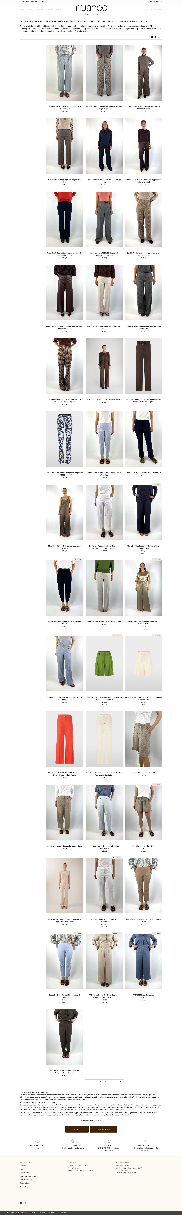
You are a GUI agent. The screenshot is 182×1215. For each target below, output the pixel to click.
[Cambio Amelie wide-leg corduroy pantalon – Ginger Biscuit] (143, 219)
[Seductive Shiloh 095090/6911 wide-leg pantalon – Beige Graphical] (104, 73)
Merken (37, 1213)
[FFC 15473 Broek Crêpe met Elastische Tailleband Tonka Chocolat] (64, 1037)
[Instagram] (25, 1203)
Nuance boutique (15, 1213)
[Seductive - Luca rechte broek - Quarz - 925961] (104, 588)
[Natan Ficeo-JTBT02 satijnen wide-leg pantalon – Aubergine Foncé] (143, 146)
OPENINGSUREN (77, 1129)
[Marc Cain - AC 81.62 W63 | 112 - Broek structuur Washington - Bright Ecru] (104, 739)
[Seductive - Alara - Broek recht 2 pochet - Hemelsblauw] (104, 812)
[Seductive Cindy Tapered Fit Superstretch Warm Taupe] (143, 886)
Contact (55, 1213)
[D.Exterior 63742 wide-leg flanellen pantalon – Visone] (64, 146)
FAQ (21, 1169)
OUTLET (63, 1213)
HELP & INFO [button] (25, 1162)
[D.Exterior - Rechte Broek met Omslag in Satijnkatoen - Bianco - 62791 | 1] (104, 512)
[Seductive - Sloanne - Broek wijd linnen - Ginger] (64, 812)
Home (30, 1213)
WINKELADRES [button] (73, 1162)
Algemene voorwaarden (28, 1176)
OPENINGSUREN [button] (122, 1162)
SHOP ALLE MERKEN (103, 1129)
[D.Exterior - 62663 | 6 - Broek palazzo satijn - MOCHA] (64, 512)
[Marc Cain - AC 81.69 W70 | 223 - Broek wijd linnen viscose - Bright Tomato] (64, 739)
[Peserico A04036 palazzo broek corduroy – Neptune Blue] (64, 73)
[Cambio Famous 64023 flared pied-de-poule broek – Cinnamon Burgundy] (64, 366)
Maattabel (23, 1166)
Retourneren (24, 1173)
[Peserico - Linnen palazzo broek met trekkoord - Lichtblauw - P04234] (64, 663)
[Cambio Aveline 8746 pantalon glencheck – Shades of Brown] (143, 73)
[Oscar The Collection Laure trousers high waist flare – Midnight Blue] (64, 219)
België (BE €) (155, 1)
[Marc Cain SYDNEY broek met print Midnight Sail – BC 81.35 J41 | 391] (64, 439)
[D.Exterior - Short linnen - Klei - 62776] (143, 739)
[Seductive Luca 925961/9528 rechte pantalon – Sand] (104, 292)
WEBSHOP (46, 1213)
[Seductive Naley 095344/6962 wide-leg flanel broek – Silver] (143, 292)
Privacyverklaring (26, 1179)
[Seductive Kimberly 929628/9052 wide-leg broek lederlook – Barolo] (64, 292)
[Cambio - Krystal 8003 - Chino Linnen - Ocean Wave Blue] (104, 439)
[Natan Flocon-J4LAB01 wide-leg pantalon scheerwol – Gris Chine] (104, 219)
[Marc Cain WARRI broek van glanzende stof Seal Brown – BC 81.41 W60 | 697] (143, 366)
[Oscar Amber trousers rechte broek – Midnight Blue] (104, 146)
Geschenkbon (25, 1183)
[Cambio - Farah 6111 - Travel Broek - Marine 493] (143, 439)
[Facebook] (21, 1203)
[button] (30, 10)
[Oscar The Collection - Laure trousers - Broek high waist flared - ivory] (64, 886)
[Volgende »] (121, 1081)
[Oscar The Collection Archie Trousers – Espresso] (104, 366)
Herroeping (24, 1186)
